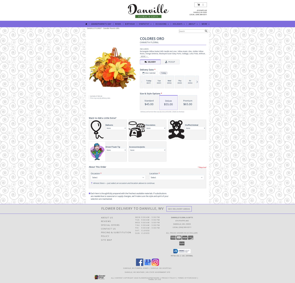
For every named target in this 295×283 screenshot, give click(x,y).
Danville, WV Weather (134, 272)
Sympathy (144, 24)
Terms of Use (154, 279)
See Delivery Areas (179, 209)
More (204, 24)
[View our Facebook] (139, 265)
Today (163, 73)
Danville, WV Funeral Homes (136, 268)
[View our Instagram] (155, 265)
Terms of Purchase (187, 278)
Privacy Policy (169, 278)
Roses (118, 24)
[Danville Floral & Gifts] (148, 11)
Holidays (177, 24)
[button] (200, 5)
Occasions (161, 24)
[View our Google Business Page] (147, 265)
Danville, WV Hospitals (161, 268)
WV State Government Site (158, 272)
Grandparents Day (101, 24)
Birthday (130, 24)
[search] (206, 31)
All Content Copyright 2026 (124, 278)
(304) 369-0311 (201, 14)
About (192, 24)
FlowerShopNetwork (149, 278)
